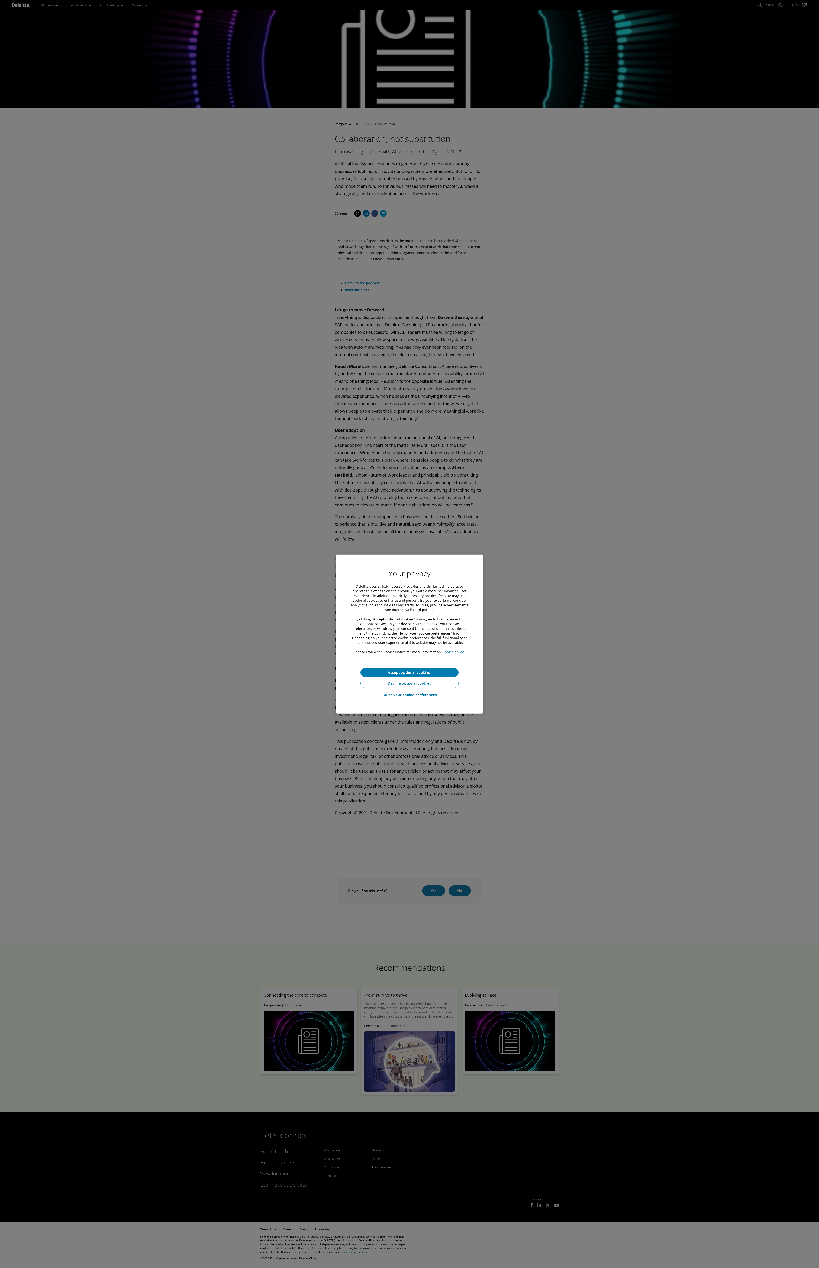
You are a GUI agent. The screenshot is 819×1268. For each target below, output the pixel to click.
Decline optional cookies (409, 683)
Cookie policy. (453, 651)
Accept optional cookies (409, 672)
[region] (409, 633)
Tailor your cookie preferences (409, 695)
